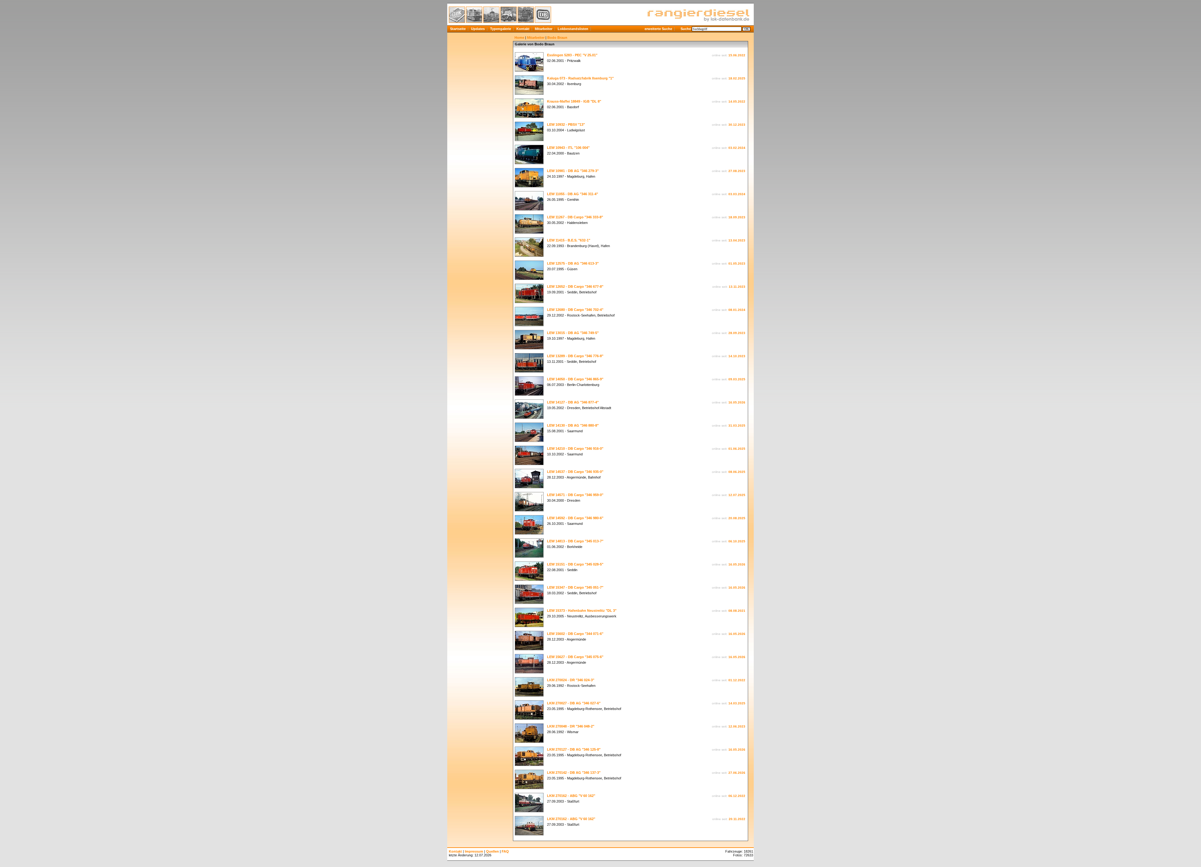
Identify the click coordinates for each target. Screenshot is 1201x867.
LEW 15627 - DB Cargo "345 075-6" (575, 657)
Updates (478, 29)
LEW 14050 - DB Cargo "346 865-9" (575, 379)
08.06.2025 (736, 472)
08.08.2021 (736, 610)
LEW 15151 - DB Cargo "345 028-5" (575, 564)
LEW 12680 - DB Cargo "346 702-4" (575, 310)
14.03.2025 (736, 703)
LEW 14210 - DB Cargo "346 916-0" (575, 448)
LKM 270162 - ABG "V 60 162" (571, 796)
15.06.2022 (736, 55)
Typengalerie (500, 29)
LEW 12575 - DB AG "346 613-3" (573, 263)
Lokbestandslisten (573, 29)
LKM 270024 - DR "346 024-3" (570, 680)
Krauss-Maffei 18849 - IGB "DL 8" (574, 101)
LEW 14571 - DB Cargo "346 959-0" (575, 495)
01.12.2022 (736, 680)
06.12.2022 (736, 796)
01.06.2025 (736, 448)
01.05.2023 (736, 263)
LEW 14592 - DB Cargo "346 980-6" (575, 518)
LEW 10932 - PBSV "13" (566, 124)
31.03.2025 (736, 425)
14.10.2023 (736, 356)
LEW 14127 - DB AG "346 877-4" (573, 402)
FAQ (505, 851)
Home (519, 37)
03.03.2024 (736, 194)
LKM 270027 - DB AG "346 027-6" (573, 703)
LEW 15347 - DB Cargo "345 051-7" (575, 587)
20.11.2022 (737, 819)
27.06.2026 (736, 772)
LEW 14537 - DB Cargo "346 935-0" (575, 472)
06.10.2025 (736, 541)
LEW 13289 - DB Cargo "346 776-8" (575, 356)
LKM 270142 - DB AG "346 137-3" (573, 772)
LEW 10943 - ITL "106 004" (568, 148)
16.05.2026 (736, 402)
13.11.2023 (737, 286)
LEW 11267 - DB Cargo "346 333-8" (575, 217)
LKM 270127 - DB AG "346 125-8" (573, 749)
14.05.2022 (736, 101)
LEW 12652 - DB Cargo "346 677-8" (575, 286)
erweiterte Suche (658, 29)
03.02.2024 (736, 148)
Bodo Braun (557, 37)
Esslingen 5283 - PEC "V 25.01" (572, 55)
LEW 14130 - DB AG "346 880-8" (573, 425)
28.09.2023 (736, 333)
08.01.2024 (736, 310)
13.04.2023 (736, 240)
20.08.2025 (736, 518)
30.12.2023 (736, 124)
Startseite (458, 29)
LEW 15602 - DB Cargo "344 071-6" (575, 634)
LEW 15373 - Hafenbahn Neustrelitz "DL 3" (581, 610)
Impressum (474, 851)
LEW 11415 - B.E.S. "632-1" (568, 240)
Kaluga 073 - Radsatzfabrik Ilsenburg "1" (580, 78)
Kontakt (523, 29)
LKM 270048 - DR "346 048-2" (570, 726)
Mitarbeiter (543, 29)
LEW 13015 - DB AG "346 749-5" (573, 333)
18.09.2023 (736, 217)
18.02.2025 (736, 78)
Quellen (492, 851)
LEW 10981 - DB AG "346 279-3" (573, 171)
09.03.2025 (736, 379)
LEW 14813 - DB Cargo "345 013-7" (575, 541)
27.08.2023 (736, 171)
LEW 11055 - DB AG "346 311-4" (572, 194)
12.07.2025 (736, 495)
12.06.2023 (736, 726)
